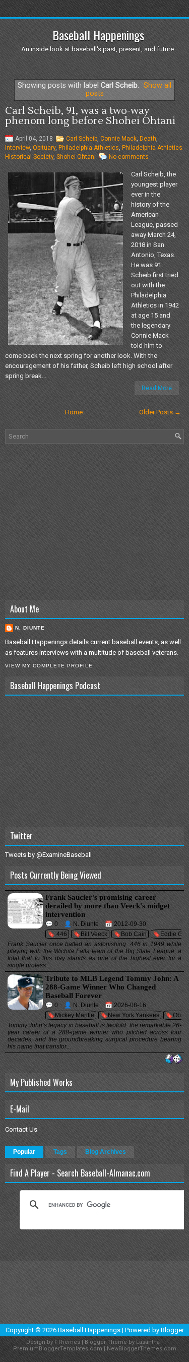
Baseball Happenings (98, 35)
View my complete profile (49, 665)
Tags (60, 1151)
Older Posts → (160, 412)
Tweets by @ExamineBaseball (48, 854)
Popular (24, 1151)
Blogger (172, 1330)
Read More (157, 388)
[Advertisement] (94, 521)
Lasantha (148, 1342)
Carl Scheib (81, 138)
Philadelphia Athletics (88, 147)
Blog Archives (105, 1151)
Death (148, 138)
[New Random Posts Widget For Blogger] (173, 1059)
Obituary (44, 147)
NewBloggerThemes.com (141, 1348)
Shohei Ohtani (76, 156)
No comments (129, 156)
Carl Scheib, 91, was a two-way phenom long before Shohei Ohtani (90, 116)
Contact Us (21, 1129)
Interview (17, 147)
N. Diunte (30, 628)
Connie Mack (118, 138)
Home (74, 412)
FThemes (67, 1342)
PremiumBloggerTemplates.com (57, 1348)
